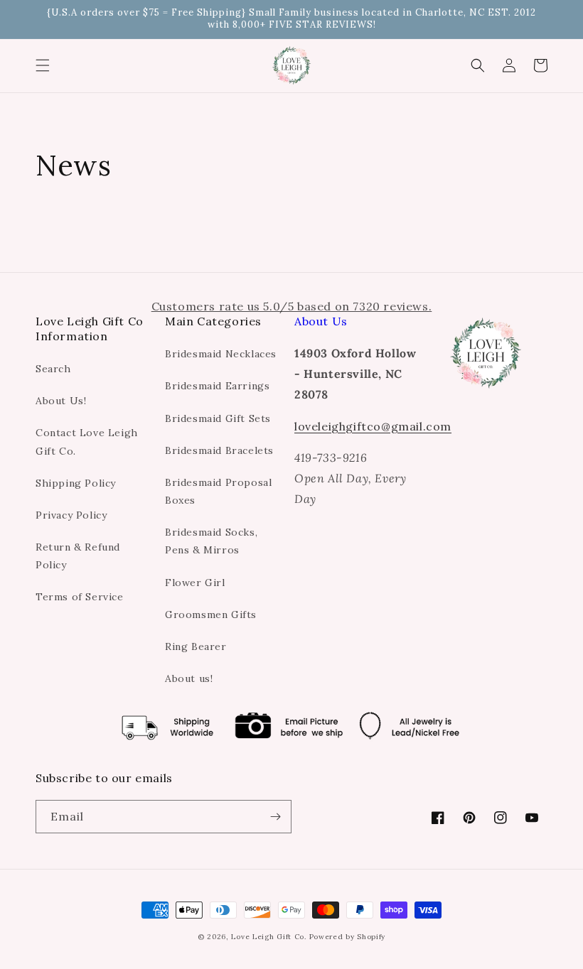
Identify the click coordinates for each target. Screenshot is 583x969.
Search (53, 368)
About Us (321, 321)
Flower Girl (195, 582)
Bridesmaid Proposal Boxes (218, 491)
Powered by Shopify (347, 936)
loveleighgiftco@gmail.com (372, 426)
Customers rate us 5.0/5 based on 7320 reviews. (291, 306)
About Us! (61, 400)
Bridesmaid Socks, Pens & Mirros (211, 541)
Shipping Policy (76, 483)
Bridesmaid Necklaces (221, 353)
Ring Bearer (196, 646)
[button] (42, 65)
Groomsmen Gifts (211, 614)
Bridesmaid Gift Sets (218, 418)
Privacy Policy (71, 515)
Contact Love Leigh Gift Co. (87, 441)
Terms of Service (80, 596)
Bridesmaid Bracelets (219, 450)
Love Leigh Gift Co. (268, 936)
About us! (189, 678)
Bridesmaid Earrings (217, 385)
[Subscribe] (275, 816)
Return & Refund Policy (78, 556)
